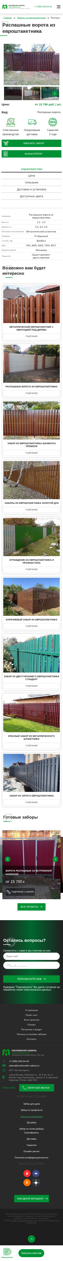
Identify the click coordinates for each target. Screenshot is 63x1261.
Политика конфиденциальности (31, 1157)
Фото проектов (31, 1020)
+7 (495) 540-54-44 (43, 6)
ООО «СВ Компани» (22, 1220)
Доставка (31, 1139)
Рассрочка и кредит (31, 1029)
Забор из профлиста (31, 1110)
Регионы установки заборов (31, 1034)
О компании (31, 1010)
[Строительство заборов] (16, 6)
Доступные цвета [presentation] (31, 196)
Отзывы (31, 1024)
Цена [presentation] (31, 175)
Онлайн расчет (32, 1151)
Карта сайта (8, 1087)
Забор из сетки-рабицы (31, 1128)
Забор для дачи (31, 1103)
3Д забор (31, 1122)
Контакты (31, 1039)
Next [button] (55, 93)
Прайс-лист (32, 1015)
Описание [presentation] (31, 182)
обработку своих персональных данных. (27, 989)
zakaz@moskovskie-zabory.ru (24, 1065)
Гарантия (32, 1145)
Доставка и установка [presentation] (31, 189)
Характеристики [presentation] (31, 169)
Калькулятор (33, 153)
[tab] (31, 169)
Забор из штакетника (32, 1116)
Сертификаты (31, 1132)
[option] (31, 65)
